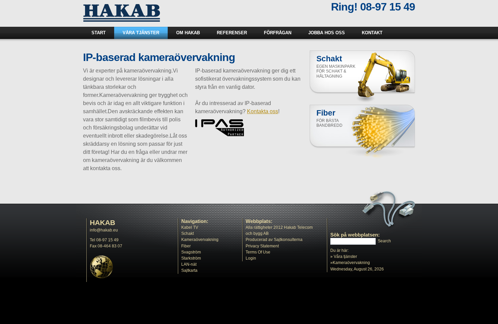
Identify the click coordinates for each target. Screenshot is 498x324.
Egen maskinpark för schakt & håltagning (335, 71)
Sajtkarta (189, 270)
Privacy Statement (262, 246)
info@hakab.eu (104, 230)
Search (384, 241)
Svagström (191, 252)
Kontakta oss (262, 111)
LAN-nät (188, 264)
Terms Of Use (258, 252)
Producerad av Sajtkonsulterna (274, 239)
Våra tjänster (345, 256)
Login (251, 258)
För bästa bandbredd (329, 123)
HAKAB (102, 222)
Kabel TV (189, 227)
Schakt (187, 233)
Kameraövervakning (200, 239)
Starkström (191, 258)
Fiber (186, 246)
